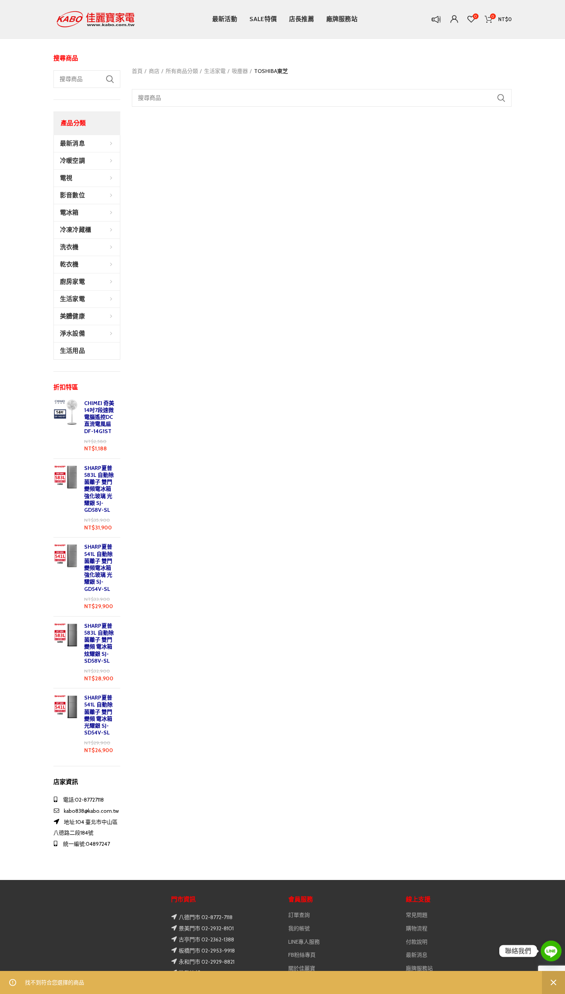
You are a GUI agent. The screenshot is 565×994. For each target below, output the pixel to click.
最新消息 (416, 954)
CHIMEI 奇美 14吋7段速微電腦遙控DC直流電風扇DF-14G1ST (99, 417)
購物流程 (416, 928)
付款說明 (416, 941)
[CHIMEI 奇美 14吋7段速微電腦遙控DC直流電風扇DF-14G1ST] (65, 426)
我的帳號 (299, 928)
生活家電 (215, 71)
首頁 (137, 71)
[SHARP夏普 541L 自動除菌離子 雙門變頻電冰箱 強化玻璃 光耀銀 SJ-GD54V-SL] (65, 576)
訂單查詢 (299, 914)
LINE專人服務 (304, 941)
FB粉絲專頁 (302, 954)
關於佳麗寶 (301, 968)
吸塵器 (240, 71)
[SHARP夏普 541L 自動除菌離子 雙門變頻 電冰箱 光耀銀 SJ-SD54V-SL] (65, 724)
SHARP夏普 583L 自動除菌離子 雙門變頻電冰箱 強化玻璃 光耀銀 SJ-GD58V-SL (99, 489)
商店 (154, 71)
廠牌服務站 (419, 968)
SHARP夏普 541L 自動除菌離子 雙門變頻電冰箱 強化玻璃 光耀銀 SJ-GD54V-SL (98, 567)
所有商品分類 (182, 71)
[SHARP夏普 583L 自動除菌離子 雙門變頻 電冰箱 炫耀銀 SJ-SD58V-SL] (65, 652)
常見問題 (416, 914)
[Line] (551, 951)
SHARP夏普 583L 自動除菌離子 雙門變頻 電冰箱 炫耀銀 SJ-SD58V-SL (99, 643)
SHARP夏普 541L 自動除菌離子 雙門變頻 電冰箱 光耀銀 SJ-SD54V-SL (98, 715)
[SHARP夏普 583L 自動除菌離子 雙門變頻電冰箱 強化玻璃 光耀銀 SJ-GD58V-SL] (65, 498)
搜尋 (110, 79)
